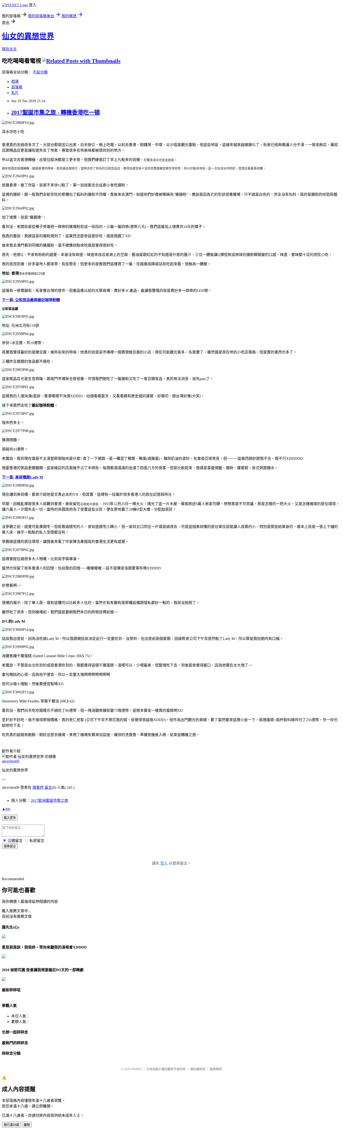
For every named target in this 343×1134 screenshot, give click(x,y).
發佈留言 (10, 846)
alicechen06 (10, 761)
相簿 (15, 82)
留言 (48, 787)
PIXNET (136, 1069)
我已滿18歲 (11, 1125)
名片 (15, 93)
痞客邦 (38, 787)
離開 (27, 1125)
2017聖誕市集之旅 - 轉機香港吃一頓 (55, 112)
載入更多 (10, 818)
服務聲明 (216, 1069)
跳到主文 (9, 49)
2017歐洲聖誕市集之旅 (49, 801)
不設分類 (40, 72)
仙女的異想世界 (28, 36)
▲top (6, 809)
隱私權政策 (197, 1069)
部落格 (16, 87)
